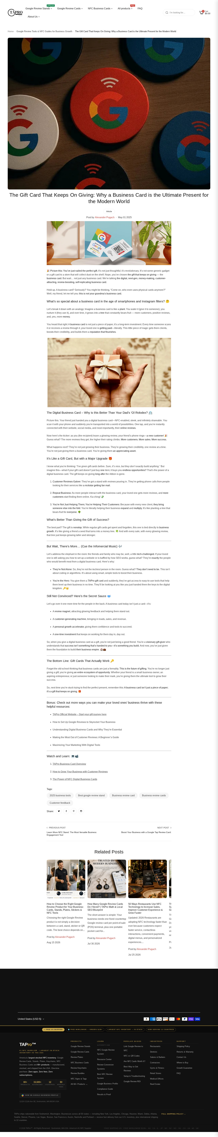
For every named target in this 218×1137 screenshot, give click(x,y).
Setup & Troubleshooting (134, 1076)
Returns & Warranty (185, 1052)
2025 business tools (60, 795)
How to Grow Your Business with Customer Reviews (80, 771)
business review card (123, 795)
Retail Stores (155, 1073)
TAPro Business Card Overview (69, 764)
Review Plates (77, 1057)
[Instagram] (28, 987)
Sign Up (187, 989)
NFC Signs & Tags (79, 1079)
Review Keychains (79, 1068)
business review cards (154, 795)
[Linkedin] (43, 987)
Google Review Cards (80, 1052)
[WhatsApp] (109, 1134)
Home (11, 31)
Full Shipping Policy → (173, 1114)
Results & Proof (104, 1094)
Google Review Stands (80, 1046)
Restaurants (155, 1046)
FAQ (178, 1073)
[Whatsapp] (50, 987)
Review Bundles (78, 1073)
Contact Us (181, 1057)
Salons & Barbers (157, 1057)
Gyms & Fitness (157, 1068)
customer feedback (60, 803)
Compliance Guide (105, 1089)
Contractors (155, 1063)
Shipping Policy (183, 1046)
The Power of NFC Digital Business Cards (75, 779)
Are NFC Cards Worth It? (134, 1061)
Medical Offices (157, 1079)
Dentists (153, 1052)
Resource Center (104, 1059)
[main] (109, 491)
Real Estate (155, 1084)
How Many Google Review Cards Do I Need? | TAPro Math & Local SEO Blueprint (105, 907)
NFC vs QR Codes (132, 1056)
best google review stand (91, 795)
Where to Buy (182, 1063)
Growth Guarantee (184, 1068)
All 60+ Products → (79, 1084)
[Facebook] (21, 987)
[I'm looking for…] (167, 12)
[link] (59, 811)
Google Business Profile (107, 1084)
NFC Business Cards (80, 1063)
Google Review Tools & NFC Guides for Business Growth (44, 31)
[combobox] (179, 12)
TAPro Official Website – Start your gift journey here (79, 714)
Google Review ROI (132, 1081)
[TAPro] (15, 12)
